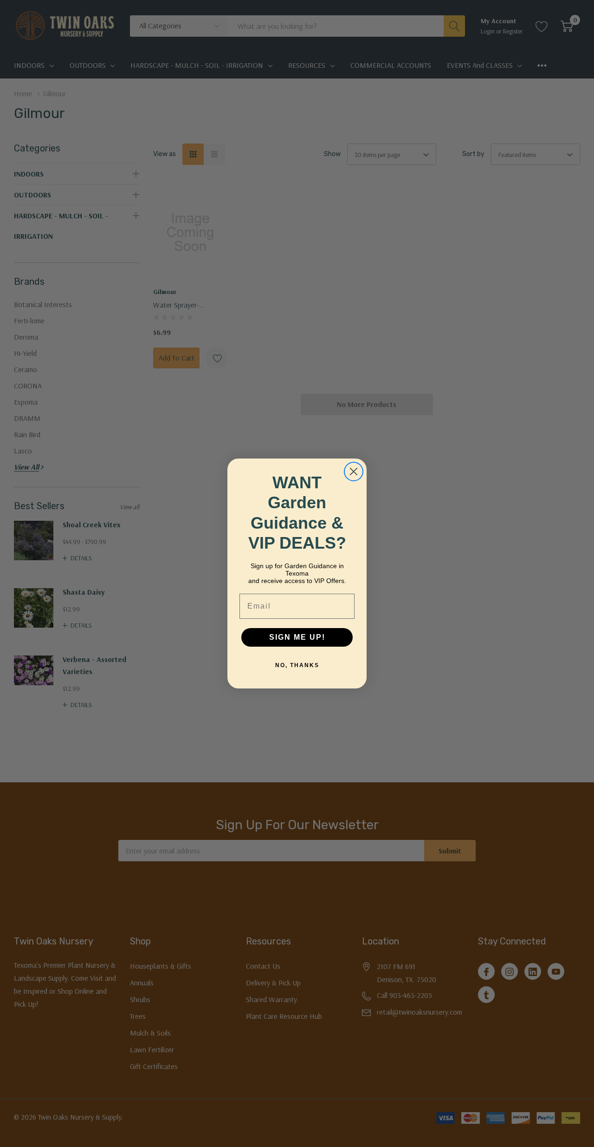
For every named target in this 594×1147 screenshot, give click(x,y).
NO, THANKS (297, 665)
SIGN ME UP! (297, 637)
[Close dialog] (353, 471)
